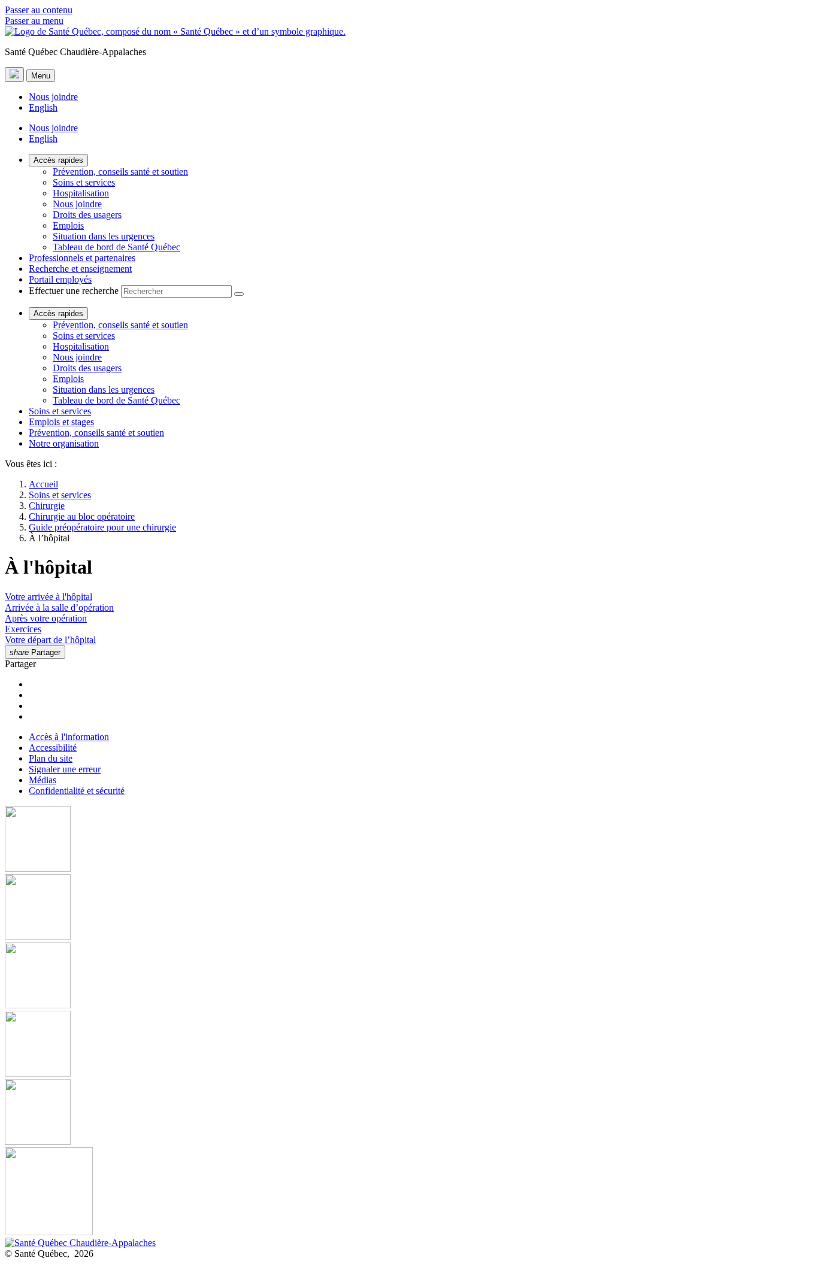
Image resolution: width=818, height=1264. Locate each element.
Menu (40, 75)
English (43, 107)
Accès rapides (58, 160)
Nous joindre (53, 97)
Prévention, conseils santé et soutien (120, 171)
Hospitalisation (81, 193)
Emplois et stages (61, 422)
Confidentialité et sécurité (77, 791)
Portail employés (60, 279)
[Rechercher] (239, 294)
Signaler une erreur (65, 769)
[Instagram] (409, 908)
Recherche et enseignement (80, 268)
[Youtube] (409, 976)
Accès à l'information (69, 737)
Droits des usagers (87, 215)
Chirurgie (47, 506)
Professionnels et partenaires (82, 258)
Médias (42, 780)
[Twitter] (409, 1045)
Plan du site (50, 758)
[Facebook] (409, 840)
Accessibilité (53, 747)
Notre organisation (64, 443)
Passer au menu (34, 21)
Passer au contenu (38, 10)
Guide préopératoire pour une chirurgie (102, 527)
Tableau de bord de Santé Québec (116, 247)
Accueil (43, 484)
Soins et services (84, 182)
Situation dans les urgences (103, 236)
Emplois (68, 225)
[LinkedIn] (409, 1113)
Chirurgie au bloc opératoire (82, 516)
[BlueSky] (409, 1192)
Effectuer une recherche (74, 291)
